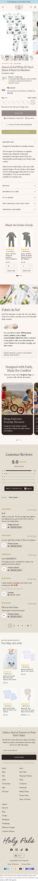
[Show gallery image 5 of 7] (21, 58)
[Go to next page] (31, 625)
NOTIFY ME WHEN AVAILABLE (19, 132)
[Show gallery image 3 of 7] (12, 58)
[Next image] (34, 33)
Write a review (19, 488)
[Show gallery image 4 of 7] (16, 58)
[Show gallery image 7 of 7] (30, 58)
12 (28, 102)
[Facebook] (11, 850)
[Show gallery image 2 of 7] (7, 58)
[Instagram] (16, 850)
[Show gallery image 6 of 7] (26, 58)
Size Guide (32, 97)
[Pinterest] (26, 850)
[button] (19, 470)
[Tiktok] (21, 850)
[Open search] (31, 7)
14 (33, 102)
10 (23, 102)
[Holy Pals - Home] (19, 7)
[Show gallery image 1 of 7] (2, 58)
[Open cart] (35, 7)
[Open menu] (5, 7)
